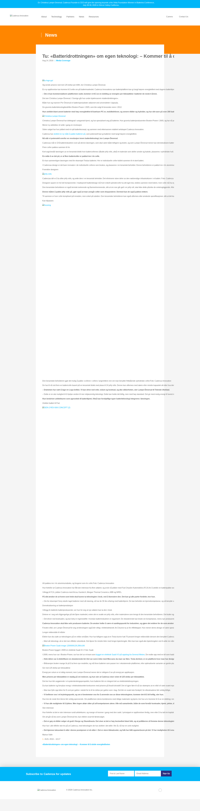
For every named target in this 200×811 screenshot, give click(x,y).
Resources (94, 17)
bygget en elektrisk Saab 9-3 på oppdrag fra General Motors (120, 655)
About (44, 17)
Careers (169, 17)
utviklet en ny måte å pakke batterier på (69, 134)
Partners (70, 17)
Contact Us (183, 17)
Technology (56, 17)
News (81, 17)
